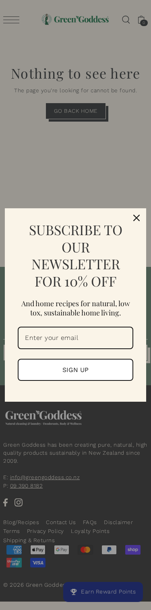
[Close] (136, 218)
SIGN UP (75, 370)
